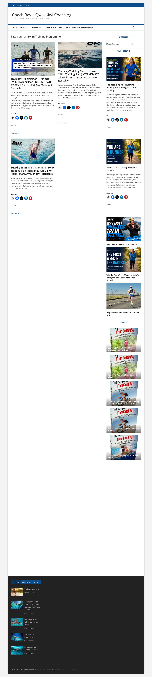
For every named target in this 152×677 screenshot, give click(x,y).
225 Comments (30, 593)
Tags (36, 582)
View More (18, 133)
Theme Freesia (46, 670)
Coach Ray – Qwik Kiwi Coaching (41, 14)
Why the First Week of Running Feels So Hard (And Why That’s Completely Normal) (122, 278)
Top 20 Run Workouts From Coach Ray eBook (123, 376)
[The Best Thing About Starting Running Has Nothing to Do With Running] (123, 69)
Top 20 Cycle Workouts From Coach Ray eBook (123, 429)
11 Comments (30, 653)
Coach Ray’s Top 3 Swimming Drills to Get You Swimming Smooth (32, 606)
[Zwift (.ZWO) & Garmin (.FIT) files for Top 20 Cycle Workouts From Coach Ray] (123, 393)
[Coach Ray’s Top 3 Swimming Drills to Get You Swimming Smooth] (17, 602)
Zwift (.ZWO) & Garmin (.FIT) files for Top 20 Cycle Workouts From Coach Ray (123, 403)
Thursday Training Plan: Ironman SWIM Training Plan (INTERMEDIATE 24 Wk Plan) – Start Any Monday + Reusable (78, 75)
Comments (26, 582)
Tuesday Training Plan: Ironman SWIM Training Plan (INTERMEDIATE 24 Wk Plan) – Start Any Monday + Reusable (32, 170)
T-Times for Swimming (29, 635)
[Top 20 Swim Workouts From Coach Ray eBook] (123, 447)
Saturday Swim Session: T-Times (31, 648)
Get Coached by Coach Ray (42, 27)
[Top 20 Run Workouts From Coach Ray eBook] (123, 367)
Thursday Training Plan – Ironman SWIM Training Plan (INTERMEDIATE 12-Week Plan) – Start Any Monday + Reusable (31, 83)
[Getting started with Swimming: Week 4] (17, 619)
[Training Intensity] (17, 589)
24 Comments (30, 613)
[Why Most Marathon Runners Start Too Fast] (123, 296)
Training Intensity (31, 589)
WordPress (55, 670)
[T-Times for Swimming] (17, 634)
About (14, 27)
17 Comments (30, 640)
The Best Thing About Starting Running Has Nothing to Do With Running (121, 87)
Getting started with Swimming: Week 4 (31, 622)
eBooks (23, 27)
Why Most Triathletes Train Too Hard (121, 244)
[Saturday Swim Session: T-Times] (17, 647)
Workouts (63, 27)
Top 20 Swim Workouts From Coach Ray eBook (123, 456)
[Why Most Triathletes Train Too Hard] (123, 229)
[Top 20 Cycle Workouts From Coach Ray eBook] (123, 420)
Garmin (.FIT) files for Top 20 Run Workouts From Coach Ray (120, 349)
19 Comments (30, 628)
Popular (16, 582)
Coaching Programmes (82, 27)
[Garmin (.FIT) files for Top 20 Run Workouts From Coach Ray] (123, 340)
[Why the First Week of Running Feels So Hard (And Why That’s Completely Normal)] (123, 259)
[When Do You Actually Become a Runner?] (123, 151)
